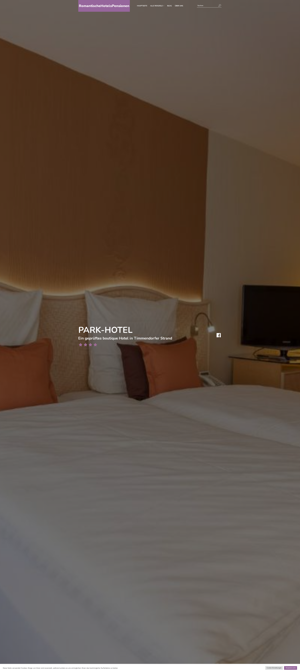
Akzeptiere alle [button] (290, 668)
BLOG (169, 6)
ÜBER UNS (179, 6)
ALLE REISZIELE (156, 6)
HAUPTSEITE (142, 6)
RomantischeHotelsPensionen (104, 6)
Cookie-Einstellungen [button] (274, 668)
